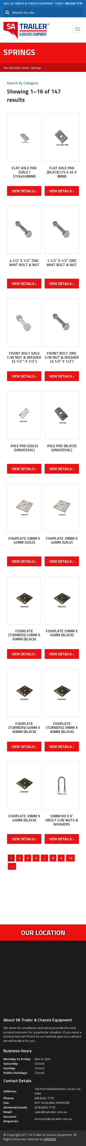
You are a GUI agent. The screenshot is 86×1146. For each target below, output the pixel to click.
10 (70, 858)
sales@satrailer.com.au (50, 1112)
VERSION (50, 1139)
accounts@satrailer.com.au (53, 1119)
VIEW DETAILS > (24, 191)
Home (25, 68)
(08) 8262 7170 (73, 3)
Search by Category (22, 83)
